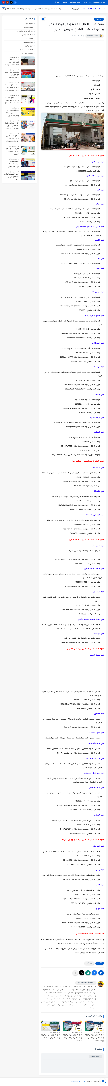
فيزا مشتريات (38, 9)
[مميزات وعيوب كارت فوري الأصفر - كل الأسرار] (28, 150)
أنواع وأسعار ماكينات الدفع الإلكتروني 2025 (11, 177)
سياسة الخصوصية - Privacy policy (94, 2)
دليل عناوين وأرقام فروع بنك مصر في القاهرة (50, 1036)
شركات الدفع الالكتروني (25, 31)
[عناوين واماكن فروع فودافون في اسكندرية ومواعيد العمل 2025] (28, 73)
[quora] (7, 2)
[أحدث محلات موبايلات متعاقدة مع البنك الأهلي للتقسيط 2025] (28, 162)
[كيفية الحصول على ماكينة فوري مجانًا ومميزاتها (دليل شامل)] (28, 111)
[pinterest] (3, 2)
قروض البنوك (28, 46)
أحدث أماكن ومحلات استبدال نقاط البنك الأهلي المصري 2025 (12, 87)
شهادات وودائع (51, 9)
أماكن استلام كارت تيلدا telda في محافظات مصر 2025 (11, 62)
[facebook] (15, 2)
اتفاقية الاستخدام (75, 2)
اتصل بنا (57, 2)
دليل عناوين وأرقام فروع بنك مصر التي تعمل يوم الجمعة (94, 1038)
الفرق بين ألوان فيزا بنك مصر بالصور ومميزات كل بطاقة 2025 (12, 126)
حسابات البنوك (64, 9)
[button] (94, 972)
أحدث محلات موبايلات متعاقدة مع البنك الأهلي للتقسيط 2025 (13, 164)
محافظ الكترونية (9, 9)
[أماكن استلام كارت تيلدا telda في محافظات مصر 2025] (28, 60)
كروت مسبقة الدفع (24, 9)
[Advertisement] (72, 60)
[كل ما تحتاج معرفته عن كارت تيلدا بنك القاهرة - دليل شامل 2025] (28, 99)
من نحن (65, 2)
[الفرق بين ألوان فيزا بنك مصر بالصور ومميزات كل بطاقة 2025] (28, 124)
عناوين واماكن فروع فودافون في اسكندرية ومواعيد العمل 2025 (12, 75)
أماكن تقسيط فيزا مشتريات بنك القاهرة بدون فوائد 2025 (12, 139)
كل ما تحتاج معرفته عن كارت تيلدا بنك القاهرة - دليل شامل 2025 (12, 101)
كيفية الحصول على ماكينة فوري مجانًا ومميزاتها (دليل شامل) (12, 113)
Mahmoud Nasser (92, 36)
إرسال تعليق (95, 1056)
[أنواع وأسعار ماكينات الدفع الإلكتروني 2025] (28, 175)
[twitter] (11, 2)
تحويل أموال (28, 24)
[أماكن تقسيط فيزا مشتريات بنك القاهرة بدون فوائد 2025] (28, 137)
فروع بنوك (75, 9)
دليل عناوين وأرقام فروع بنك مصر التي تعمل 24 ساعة (72, 1038)
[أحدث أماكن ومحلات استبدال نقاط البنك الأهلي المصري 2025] (28, 86)
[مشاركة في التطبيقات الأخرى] (75, 972)
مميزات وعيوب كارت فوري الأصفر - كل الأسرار (12, 151)
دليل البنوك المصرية (94, 9)
